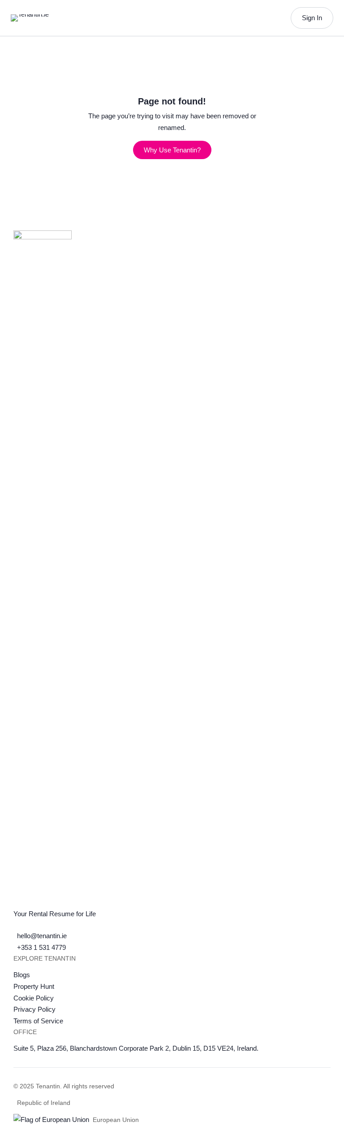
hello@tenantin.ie (42, 936)
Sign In (312, 18)
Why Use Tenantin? (172, 150)
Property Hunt (33, 986)
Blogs (21, 975)
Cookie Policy (33, 998)
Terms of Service (38, 1021)
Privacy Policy (34, 1009)
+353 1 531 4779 (41, 947)
